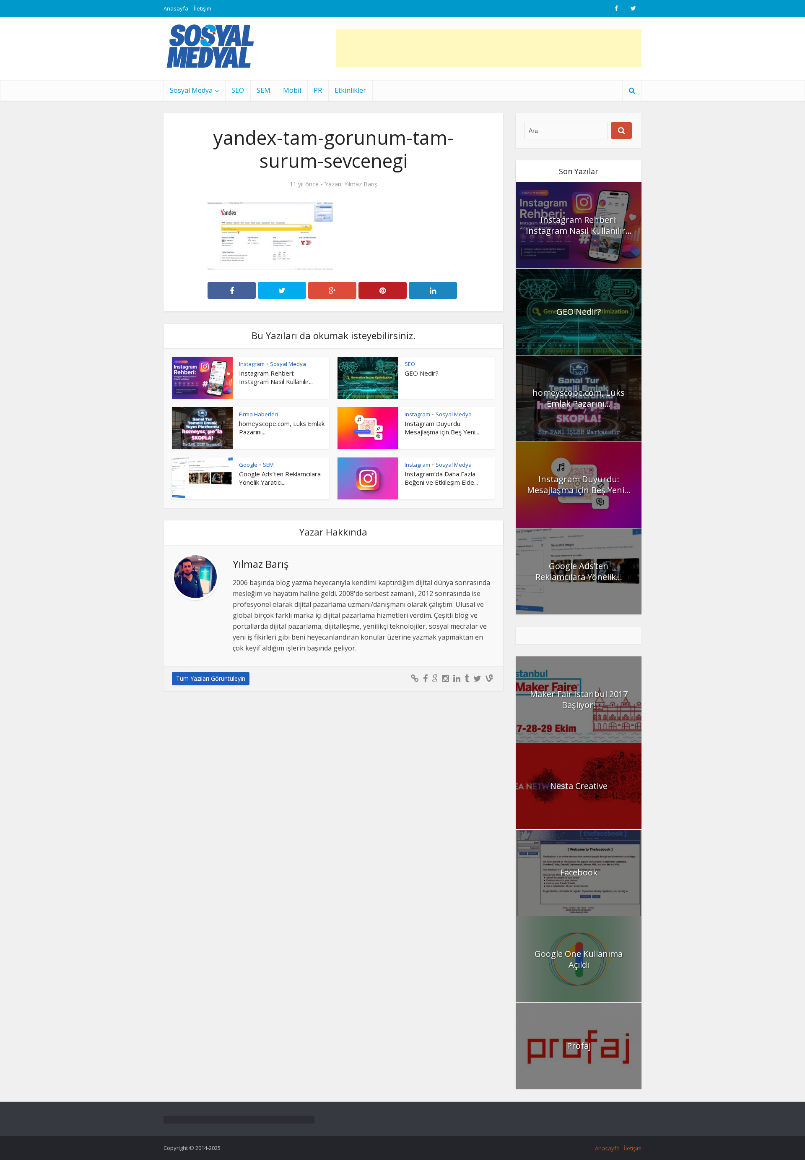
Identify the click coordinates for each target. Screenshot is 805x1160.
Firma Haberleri (258, 414)
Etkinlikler (350, 90)
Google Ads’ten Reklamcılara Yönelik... (578, 571)
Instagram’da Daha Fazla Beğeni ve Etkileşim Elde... (441, 478)
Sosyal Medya (191, 90)
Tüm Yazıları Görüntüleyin (210, 678)
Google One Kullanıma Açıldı (579, 959)
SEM (263, 90)
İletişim (202, 8)
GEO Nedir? (422, 373)
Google (248, 464)
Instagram (252, 364)
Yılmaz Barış (360, 184)
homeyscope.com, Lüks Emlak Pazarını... (578, 398)
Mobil (292, 90)
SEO (237, 90)
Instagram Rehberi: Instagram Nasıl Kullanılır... (276, 377)
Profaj (579, 1045)
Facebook (578, 872)
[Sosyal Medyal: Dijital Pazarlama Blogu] (210, 46)
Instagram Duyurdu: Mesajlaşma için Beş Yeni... (442, 427)
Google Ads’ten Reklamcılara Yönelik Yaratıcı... (280, 478)
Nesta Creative (579, 786)
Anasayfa (176, 8)
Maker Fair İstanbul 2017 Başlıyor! (579, 699)
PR (318, 90)
